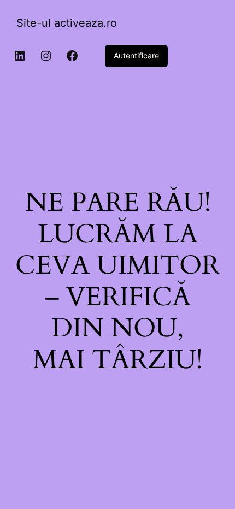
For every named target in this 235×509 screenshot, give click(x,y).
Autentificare (136, 55)
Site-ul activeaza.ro (66, 22)
